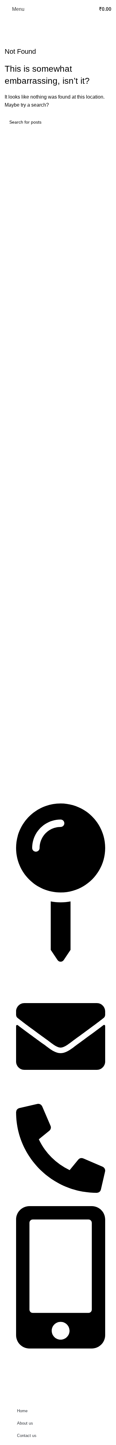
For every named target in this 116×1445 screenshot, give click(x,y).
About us (25, 1423)
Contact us (27, 1435)
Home (22, 1411)
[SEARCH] (104, 122)
